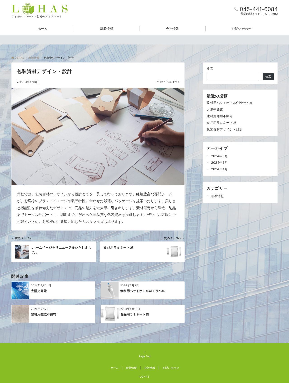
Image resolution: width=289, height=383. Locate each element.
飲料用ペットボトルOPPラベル (230, 103)
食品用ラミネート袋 (221, 122)
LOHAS (144, 376)
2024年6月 (219, 156)
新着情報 (217, 196)
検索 (210, 68)
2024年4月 (219, 169)
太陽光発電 (215, 109)
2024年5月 (219, 162)
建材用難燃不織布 (220, 116)
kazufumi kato (169, 82)
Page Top (144, 356)
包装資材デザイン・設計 (225, 129)
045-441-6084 (259, 9)
